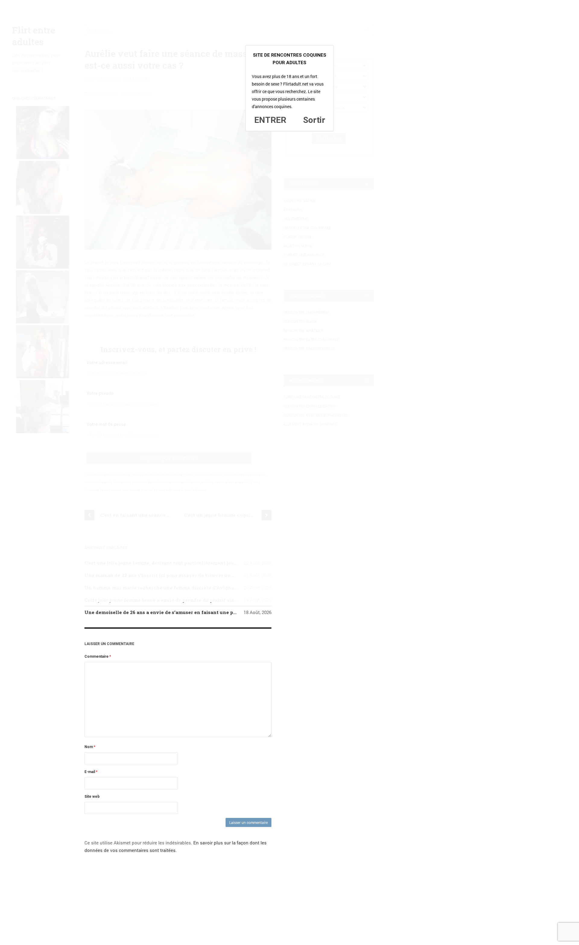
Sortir (314, 120)
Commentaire (97, 656)
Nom (89, 747)
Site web (92, 796)
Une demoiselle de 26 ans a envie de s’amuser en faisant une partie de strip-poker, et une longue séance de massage (222, 612)
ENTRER (270, 120)
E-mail (90, 772)
